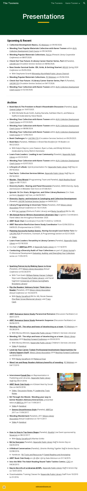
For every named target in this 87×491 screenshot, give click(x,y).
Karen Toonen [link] (71, 3)
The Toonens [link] (57, 3)
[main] (43, 17)
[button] (84, 3)
